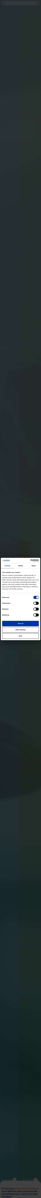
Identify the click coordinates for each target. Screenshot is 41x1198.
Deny (20, 636)
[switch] (36, 603)
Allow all (20, 623)
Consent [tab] (7, 565)
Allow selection (20, 630)
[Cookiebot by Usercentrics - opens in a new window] (30, 560)
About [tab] (34, 565)
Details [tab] (20, 565)
